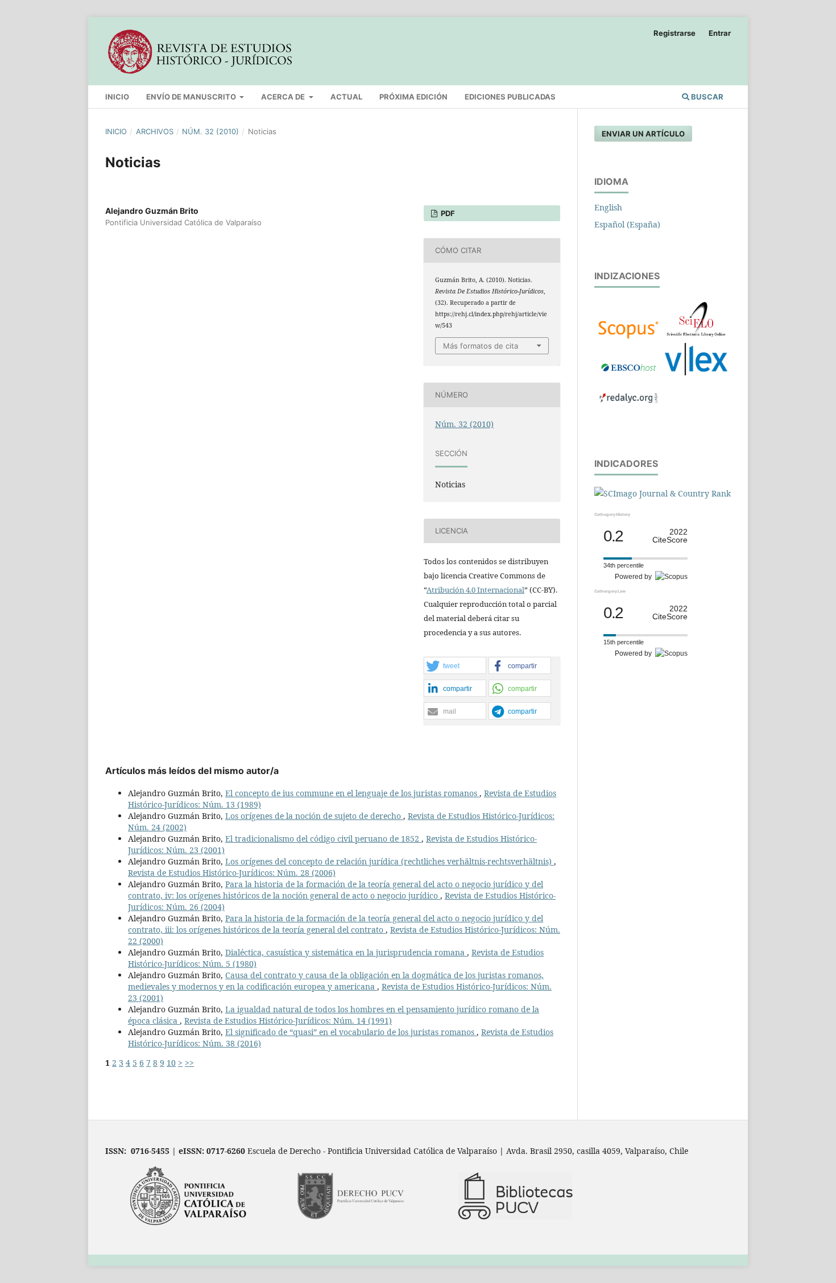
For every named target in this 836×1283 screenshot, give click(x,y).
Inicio (117, 96)
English (608, 207)
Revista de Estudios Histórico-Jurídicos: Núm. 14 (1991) (288, 1020)
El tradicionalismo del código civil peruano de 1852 (323, 838)
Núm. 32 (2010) (210, 131)
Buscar (706, 96)
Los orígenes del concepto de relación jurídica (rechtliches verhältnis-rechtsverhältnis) (389, 861)
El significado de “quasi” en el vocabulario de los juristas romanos (351, 1032)
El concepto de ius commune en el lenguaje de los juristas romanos (352, 793)
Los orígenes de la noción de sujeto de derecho (314, 815)
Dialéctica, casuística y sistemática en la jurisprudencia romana (346, 952)
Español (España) (627, 224)
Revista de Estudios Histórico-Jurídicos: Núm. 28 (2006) (232, 872)
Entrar (720, 33)
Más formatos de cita (480, 345)
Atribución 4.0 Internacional (475, 590)
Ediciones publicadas (510, 96)
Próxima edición (413, 96)
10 (171, 1062)
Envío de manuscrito (192, 96)
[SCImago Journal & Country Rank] (662, 493)
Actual (346, 96)
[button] (455, 665)
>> (189, 1062)
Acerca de (284, 96)
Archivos (154, 131)
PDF (447, 213)
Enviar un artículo (643, 133)
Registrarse (674, 33)
